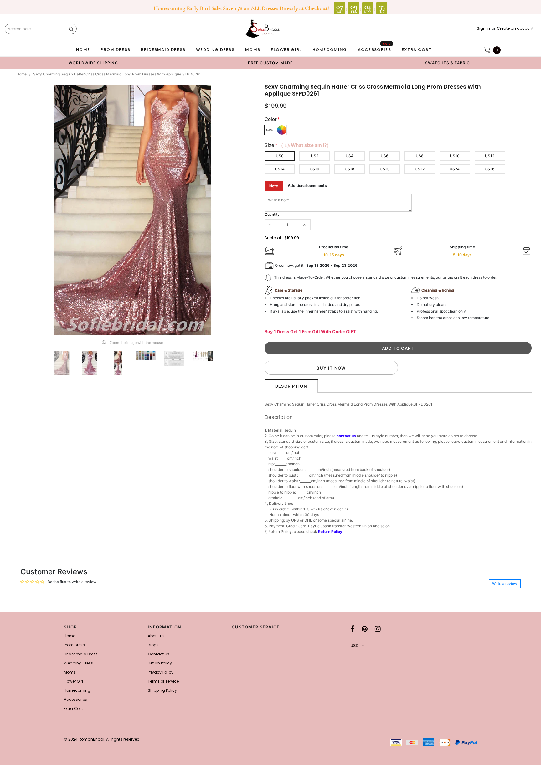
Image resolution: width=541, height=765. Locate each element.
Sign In (483, 28)
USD (354, 646)
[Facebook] (352, 628)
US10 (455, 155)
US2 (314, 155)
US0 (280, 155)
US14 (280, 169)
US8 (420, 155)
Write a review (504, 583)
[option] (93, 63)
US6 (385, 155)
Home (21, 74)
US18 (349, 169)
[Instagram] (378, 628)
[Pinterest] (365, 628)
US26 (490, 169)
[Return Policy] (342, 532)
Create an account (515, 28)
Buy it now (331, 367)
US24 (455, 169)
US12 (489, 155)
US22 (420, 169)
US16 (314, 169)
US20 (385, 169)
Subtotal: (273, 237)
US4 (349, 155)
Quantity (272, 214)
